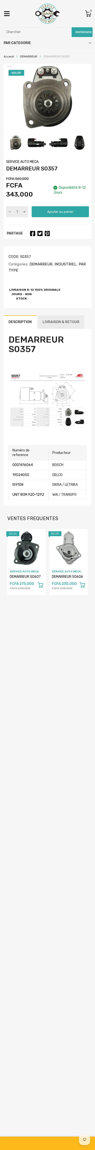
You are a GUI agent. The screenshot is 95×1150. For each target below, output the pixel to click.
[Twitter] (40, 233)
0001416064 (22, 465)
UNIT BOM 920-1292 (28, 495)
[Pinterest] (47, 233)
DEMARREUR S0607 (25, 577)
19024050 (20, 475)
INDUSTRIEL (65, 264)
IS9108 (17, 485)
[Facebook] (33, 233)
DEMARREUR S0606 (67, 577)
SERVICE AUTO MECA (22, 162)
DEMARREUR (40, 264)
